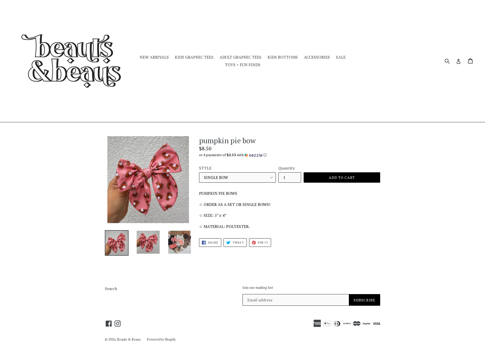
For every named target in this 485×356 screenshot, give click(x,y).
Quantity (286, 168)
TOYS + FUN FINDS (242, 64)
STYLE (205, 168)
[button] (289, 154)
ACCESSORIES (317, 57)
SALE (341, 57)
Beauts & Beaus (129, 339)
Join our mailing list (258, 288)
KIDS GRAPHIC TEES (194, 57)
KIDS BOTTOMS (283, 57)
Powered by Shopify (161, 339)
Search (111, 288)
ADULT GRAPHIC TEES (240, 57)
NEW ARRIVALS (154, 57)
